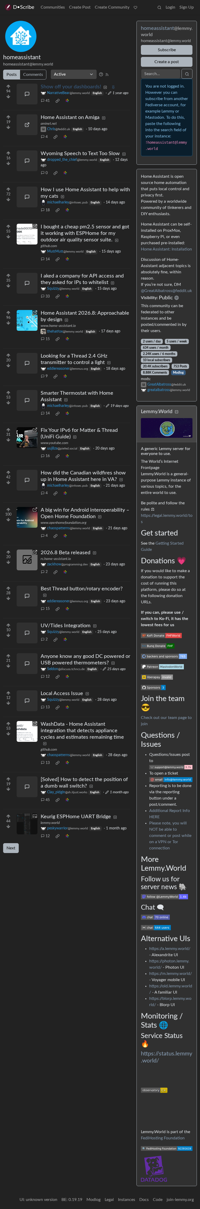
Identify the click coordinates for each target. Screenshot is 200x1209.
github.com (49, 246)
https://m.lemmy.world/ (170, 974)
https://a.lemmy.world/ (169, 949)
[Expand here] (27, 824)
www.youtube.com (54, 443)
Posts (12, 74)
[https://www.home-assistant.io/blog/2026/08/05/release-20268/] (27, 320)
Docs (144, 1200)
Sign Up (186, 7)
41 (48, 101)
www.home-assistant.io (58, 326)
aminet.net (49, 123)
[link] (57, 101)
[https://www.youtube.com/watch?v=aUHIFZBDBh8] (27, 437)
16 (48, 456)
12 (48, 676)
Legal (109, 1200)
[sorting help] (101, 74)
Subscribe (167, 50)
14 (48, 259)
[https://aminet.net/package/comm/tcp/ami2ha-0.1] (27, 124)
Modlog (178, 372)
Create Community (112, 7)
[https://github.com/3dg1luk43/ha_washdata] (27, 731)
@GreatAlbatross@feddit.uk (166, 291)
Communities (53, 7)
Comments (33, 74)
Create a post (166, 62)
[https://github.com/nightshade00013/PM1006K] (27, 234)
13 (48, 707)
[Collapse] (176, 412)
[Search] (159, 7)
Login (170, 7)
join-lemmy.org (180, 1200)
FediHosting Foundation (163, 1138)
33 (48, 296)
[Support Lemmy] (135, 7)
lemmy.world (50, 823)
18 (48, 210)
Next (11, 848)
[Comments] (27, 94)
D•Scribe (23, 7)
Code (157, 1200)
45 (48, 800)
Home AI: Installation (166, 249)
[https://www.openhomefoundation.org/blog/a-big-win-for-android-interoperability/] (27, 517)
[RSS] (107, 74)
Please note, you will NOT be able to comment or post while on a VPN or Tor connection (170, 835)
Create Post (80, 7)
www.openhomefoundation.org (63, 523)
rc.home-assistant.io (56, 559)
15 (48, 339)
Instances (126, 1200)
